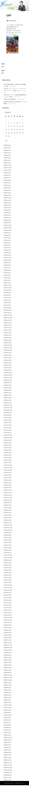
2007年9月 (6, 712)
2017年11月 (7, 407)
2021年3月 (6, 307)
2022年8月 (6, 265)
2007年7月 (6, 717)
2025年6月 (6, 180)
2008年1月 (6, 702)
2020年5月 (6, 332)
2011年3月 (6, 607)
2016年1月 (6, 462)
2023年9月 (6, 232)
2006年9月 (6, 742)
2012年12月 (7, 555)
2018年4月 (6, 395)
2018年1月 (6, 402)
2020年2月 (6, 340)
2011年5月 (6, 602)
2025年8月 (6, 175)
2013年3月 (6, 547)
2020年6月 (6, 330)
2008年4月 (6, 695)
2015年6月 (6, 480)
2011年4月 (6, 605)
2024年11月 (7, 197)
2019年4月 (6, 365)
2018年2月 (6, 400)
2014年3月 (6, 517)
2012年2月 (6, 580)
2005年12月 (7, 765)
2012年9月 (6, 562)
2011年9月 (6, 592)
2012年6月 (6, 570)
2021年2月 (6, 310)
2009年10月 (7, 650)
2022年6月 (6, 270)
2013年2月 (6, 550)
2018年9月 (6, 382)
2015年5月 (6, 482)
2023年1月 (6, 252)
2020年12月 (7, 315)
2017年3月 (6, 427)
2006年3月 (6, 757)
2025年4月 (6, 185)
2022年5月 (6, 272)
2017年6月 (6, 420)
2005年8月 (6, 775)
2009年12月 (7, 645)
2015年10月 (7, 470)
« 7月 (6, 141)
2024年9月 (6, 202)
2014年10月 (7, 500)
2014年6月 (6, 510)
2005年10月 (7, 770)
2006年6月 (6, 750)
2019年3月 (6, 367)
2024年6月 (6, 210)
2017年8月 (6, 415)
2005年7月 (6, 777)
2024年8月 (6, 205)
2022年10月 (7, 260)
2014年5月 (6, 512)
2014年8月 (6, 505)
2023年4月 (6, 245)
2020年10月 (7, 320)
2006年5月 (6, 752)
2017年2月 (6, 430)
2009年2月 (6, 670)
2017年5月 (6, 422)
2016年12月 (7, 435)
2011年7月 (6, 597)
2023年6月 (6, 240)
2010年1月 (6, 642)
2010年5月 (6, 632)
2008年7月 (6, 687)
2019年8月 (6, 355)
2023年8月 (6, 235)
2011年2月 (6, 610)
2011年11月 (7, 587)
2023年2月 (6, 250)
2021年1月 (6, 312)
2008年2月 (6, 700)
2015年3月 (6, 487)
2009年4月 (6, 665)
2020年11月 (7, 317)
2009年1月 (6, 672)
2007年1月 (6, 732)
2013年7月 (6, 537)
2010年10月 (7, 620)
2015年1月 (6, 492)
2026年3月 (6, 157)
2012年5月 (6, 572)
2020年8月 (6, 325)
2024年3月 (6, 217)
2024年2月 (6, 220)
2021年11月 (7, 287)
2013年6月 (6, 540)
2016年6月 (6, 450)
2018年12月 (7, 375)
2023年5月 (6, 242)
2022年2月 (6, 280)
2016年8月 (6, 445)
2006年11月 (7, 737)
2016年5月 (6, 452)
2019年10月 (7, 350)
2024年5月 (6, 212)
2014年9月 (6, 502)
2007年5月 (6, 722)
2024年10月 (7, 200)
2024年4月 (6, 215)
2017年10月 (7, 410)
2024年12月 (7, 195)
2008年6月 (6, 690)
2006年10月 (7, 740)
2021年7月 (6, 297)
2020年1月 (6, 342)
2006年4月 (6, 755)
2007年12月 (7, 705)
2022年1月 (6, 282)
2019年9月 (6, 352)
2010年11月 (7, 617)
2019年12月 (7, 345)
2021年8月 (6, 295)
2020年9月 (6, 322)
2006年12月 (7, 735)
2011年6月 (6, 600)
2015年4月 (6, 485)
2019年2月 (6, 370)
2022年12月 (7, 255)
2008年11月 (7, 677)
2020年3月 (6, 337)
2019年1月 (6, 372)
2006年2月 (6, 760)
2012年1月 (6, 582)
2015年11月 (7, 467)
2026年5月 (6, 152)
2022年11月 (7, 257)
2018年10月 (7, 380)
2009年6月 (6, 660)
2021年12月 (7, 285)
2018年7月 (6, 387)
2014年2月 (6, 520)
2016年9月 (6, 442)
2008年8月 (6, 685)
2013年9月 (6, 532)
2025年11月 (7, 167)
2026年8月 (6, 145)
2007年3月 (6, 727)
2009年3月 (6, 667)
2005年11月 (7, 767)
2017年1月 (6, 432)
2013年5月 (6, 542)
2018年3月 (6, 397)
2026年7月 (6, 147)
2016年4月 (6, 455)
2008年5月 (6, 692)
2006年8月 (6, 745)
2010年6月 (6, 630)
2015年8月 (6, 475)
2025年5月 (6, 182)
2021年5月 (6, 302)
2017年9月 (6, 412)
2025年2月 (6, 190)
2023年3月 (6, 247)
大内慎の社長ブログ (20, 783)
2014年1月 (6, 522)
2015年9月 (6, 472)
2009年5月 (6, 662)
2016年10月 (7, 440)
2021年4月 (6, 305)
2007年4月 (6, 725)
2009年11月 (7, 647)
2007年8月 (6, 715)
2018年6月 (6, 390)
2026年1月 (6, 162)
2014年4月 (6, 515)
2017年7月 (6, 417)
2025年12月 (7, 165)
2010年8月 (6, 625)
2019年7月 (6, 357)
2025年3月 (6, 187)
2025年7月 (6, 177)
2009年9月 (6, 652)
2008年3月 (6, 697)
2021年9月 (6, 292)
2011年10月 (7, 590)
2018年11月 (7, 377)
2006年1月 (6, 762)
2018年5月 (6, 392)
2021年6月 (6, 300)
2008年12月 (7, 675)
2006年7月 (6, 747)
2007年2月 (6, 730)
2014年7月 (6, 507)
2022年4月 (6, 275)
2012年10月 (7, 560)
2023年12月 (7, 225)
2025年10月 (7, 170)
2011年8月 (6, 595)
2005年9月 (6, 772)
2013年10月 (7, 530)
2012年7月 (6, 567)
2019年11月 (7, 347)
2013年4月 (6, 545)
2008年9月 (6, 682)
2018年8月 (6, 385)
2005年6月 (6, 780)
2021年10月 (7, 290)
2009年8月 (6, 655)
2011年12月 (7, 585)
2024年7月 (6, 207)
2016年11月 (7, 437)
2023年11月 (7, 227)
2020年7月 (6, 327)
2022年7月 (6, 267)
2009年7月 (6, 657)
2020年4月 (6, 335)
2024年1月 (6, 222)
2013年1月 (6, 552)
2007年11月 (7, 707)
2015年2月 (6, 490)
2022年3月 (6, 277)
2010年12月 (7, 615)
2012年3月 (6, 577)
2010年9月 (6, 622)
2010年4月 (6, 635)
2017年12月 (7, 405)
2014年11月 (7, 497)
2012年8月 (6, 565)
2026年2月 (6, 160)
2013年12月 (7, 525)
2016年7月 (6, 447)
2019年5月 (6, 362)
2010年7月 (6, 627)
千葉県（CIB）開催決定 (10, 99)
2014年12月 (7, 495)
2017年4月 (6, 425)
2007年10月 (7, 710)
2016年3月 (6, 457)
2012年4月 (6, 575)
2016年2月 (6, 460)
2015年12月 (7, 465)
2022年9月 (6, 262)
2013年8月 (6, 535)
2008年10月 (7, 680)
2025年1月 (6, 192)
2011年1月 (6, 612)
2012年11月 (7, 557)
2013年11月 (7, 527)
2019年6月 (6, 360)
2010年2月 (6, 640)
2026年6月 (6, 150)
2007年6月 (6, 720)
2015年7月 (6, 477)
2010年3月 (6, 637)
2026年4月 (6, 155)
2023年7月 (6, 237)
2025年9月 (6, 172)
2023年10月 (7, 230)
